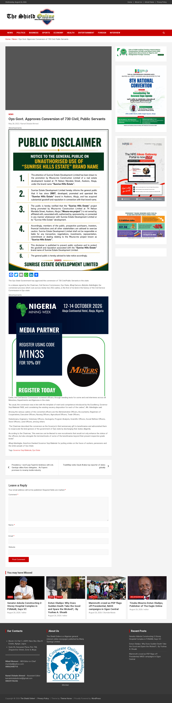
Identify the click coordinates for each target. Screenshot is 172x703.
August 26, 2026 (13, 613)
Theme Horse (66, 698)
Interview (115, 33)
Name (12, 525)
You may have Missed (19, 572)
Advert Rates (149, 2)
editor (24, 613)
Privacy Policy (162, 2)
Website (12, 547)
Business (33, 33)
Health (70, 33)
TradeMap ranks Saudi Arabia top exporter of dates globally (84, 466)
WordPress (96, 698)
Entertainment (86, 33)
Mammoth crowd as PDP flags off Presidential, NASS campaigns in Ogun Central (105, 606)
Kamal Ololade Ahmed (29, 124)
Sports (46, 33)
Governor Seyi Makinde (22, 450)
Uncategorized (136, 597)
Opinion (58, 597)
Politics (21, 33)
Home (130, 2)
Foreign (102, 33)
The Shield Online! (27, 698)
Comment (13, 494)
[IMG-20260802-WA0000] (58, 298)
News (10, 33)
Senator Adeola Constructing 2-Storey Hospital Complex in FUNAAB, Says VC (24, 606)
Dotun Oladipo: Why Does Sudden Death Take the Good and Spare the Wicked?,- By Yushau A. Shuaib (64, 608)
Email (11, 536)
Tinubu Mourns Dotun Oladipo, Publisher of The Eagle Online (146, 605)
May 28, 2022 (14, 124)
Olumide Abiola (109, 613)
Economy (58, 33)
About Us (138, 2)
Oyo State (36, 450)
